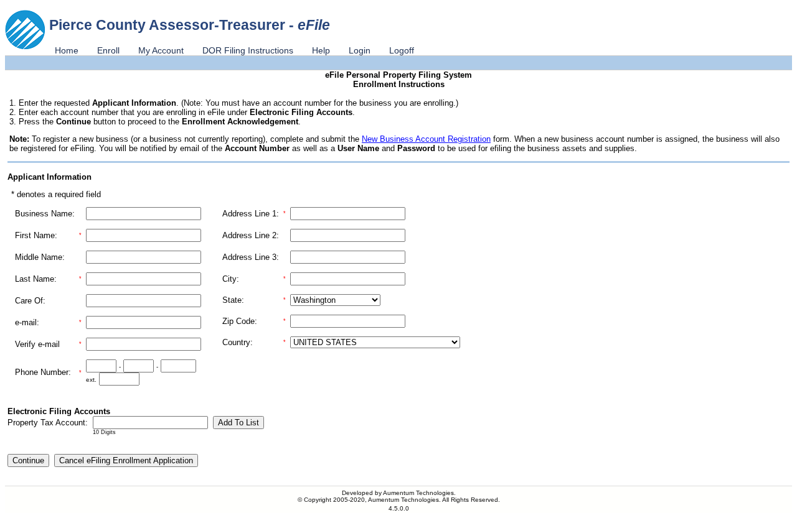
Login (359, 50)
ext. (91, 379)
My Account (161, 50)
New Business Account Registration (426, 139)
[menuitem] (66, 50)
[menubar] (234, 50)
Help (321, 50)
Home (66, 50)
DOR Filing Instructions (247, 50)
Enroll (108, 50)
